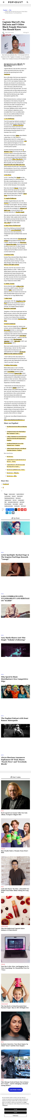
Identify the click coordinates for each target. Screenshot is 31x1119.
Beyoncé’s (7, 308)
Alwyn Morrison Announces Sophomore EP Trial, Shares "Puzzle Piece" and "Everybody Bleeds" (14, 760)
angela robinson (20, 494)
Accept (15, 1109)
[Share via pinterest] (22, 509)
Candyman (7, 74)
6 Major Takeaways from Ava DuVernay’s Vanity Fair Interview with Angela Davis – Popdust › (16, 438)
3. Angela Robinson (10, 198)
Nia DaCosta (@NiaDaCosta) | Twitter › (16, 469)
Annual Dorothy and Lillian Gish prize (14, 164)
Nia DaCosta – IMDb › (12, 476)
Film (10, 10)
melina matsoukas (9, 506)
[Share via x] (16, 509)
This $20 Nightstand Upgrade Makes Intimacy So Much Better (13, 929)
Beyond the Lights (11, 244)
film (5, 502)
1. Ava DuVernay (9, 118)
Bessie (16, 188)
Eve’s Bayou (22, 335)
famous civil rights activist (11, 264)
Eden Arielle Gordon (9, 32)
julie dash (22, 502)
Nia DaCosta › (10, 456)
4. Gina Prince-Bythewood (12, 225)
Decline (15, 1112)
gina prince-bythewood (13, 502)
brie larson (18, 498)
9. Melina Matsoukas (10, 365)
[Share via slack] (10, 512)
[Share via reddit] (19, 509)
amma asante (12, 494)
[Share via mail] (13, 512)
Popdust (5, 10)
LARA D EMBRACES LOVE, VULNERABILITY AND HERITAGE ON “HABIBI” (15, 598)
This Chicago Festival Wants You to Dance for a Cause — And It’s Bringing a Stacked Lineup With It (14, 1083)
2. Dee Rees (7, 175)
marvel (21, 504)
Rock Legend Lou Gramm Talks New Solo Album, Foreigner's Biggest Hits (14, 813)
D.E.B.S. (6, 203)
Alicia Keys (23, 242)
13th (25, 141)
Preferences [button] (5, 1105)
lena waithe (15, 504)
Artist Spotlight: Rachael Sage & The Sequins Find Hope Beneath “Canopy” (15, 557)
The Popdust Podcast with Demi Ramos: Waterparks (14, 719)
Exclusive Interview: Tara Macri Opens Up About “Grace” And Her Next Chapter (14, 1045)
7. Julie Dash (8, 298)
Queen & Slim (18, 373)
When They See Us (17, 159)
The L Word (7, 222)
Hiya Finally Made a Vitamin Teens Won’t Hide (14, 851)
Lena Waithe (10, 371)
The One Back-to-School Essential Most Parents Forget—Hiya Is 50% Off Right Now (15, 1007)
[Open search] (27, 2)
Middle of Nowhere (18, 125)
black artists (19, 496)
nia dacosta (16, 506)
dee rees (14, 500)
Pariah (18, 177)
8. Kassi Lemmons (9, 323)
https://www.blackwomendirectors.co (14, 420)
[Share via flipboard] (25, 509)
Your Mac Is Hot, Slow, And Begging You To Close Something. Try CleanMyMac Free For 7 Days (15, 968)
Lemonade (13, 308)
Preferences (15, 1115)
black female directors (9, 498)
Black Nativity (8, 343)
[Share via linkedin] (7, 512)
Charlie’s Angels (20, 212)
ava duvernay (7, 496)
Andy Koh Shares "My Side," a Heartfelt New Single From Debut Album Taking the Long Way (15, 890)
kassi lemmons (8, 504)
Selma (17, 135)
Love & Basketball (16, 230)
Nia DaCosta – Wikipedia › (13, 472)
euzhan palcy (21, 500)
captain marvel (8, 500)
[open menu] (3, 2)
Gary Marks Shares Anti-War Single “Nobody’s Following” (13, 638)
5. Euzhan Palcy (9, 254)
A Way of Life (20, 286)
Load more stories (15, 1089)
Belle (10, 290)
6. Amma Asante (9, 283)
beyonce (14, 496)
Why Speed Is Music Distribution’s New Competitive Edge (14, 679)
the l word (23, 506)
